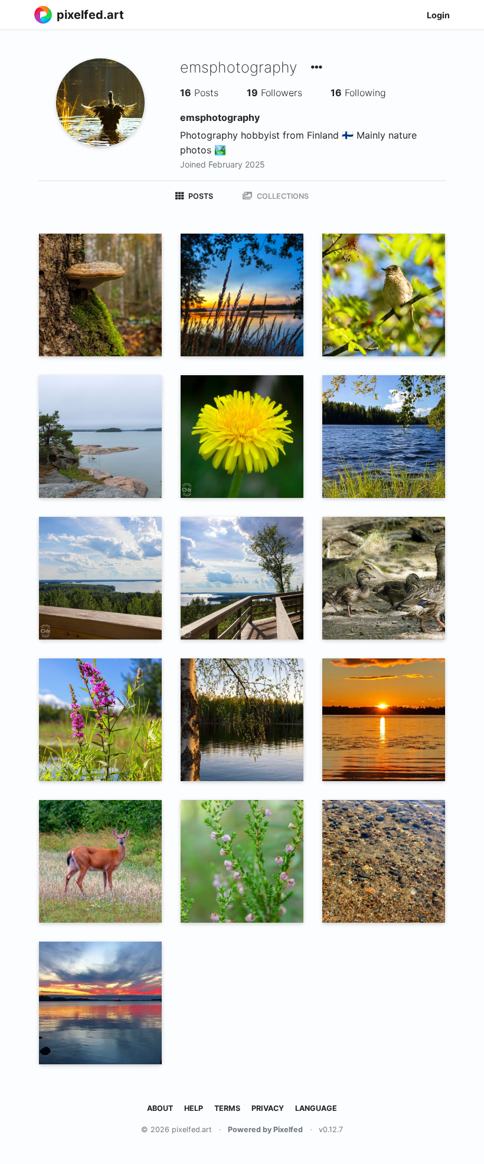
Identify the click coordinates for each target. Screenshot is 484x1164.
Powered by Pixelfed (265, 1129)
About (160, 1108)
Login (438, 15)
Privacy (267, 1108)
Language (316, 1108)
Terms (227, 1108)
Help (193, 1108)
